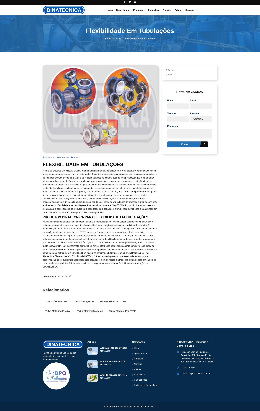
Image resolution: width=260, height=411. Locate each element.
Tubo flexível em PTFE (122, 311)
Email (193, 100)
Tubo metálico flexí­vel (58, 311)
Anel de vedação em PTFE (113, 375)
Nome (170, 100)
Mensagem (172, 126)
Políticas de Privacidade (145, 385)
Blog (118, 38)
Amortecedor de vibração (113, 361)
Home (110, 10)
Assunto (194, 113)
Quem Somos (123, 10)
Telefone (171, 113)
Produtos (138, 10)
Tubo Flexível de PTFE (113, 301)
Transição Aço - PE (56, 301)
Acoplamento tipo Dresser (113, 348)
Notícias (167, 10)
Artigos (178, 10)
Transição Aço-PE (83, 301)
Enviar (184, 144)
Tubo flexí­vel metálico (90, 311)
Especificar (154, 10)
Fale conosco (140, 380)
